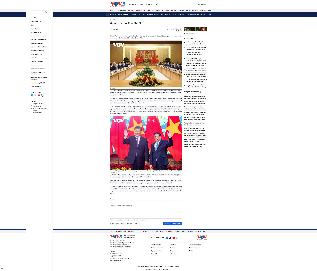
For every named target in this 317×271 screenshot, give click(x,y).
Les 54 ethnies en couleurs (38, 36)
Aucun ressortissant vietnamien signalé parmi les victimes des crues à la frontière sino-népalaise (196, 75)
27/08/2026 (189, 38)
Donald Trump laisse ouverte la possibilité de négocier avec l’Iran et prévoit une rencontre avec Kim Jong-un (195, 129)
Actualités (33, 17)
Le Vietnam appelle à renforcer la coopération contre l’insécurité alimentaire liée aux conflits (196, 81)
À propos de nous (36, 86)
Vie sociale (154, 254)
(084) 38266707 (37, 106)
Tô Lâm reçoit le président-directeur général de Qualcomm (196, 59)
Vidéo (205, 14)
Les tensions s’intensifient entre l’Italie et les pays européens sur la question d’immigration (195, 135)
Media (150, 4)
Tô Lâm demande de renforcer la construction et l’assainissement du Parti (196, 48)
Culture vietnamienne (37, 43)
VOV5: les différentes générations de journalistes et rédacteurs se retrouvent (195, 113)
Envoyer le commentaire (172, 223)
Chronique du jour (36, 21)
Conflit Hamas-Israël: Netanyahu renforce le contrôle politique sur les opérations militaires (194, 103)
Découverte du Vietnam (37, 50)
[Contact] (2, 269)
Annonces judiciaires (37, 61)
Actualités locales (156, 244)
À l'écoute (173, 254)
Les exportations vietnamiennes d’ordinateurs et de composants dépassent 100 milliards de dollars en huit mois (196, 70)
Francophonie (35, 28)
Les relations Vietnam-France (39, 47)
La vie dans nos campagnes (39, 39)
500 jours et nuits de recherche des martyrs (39, 78)
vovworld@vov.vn (37, 112)
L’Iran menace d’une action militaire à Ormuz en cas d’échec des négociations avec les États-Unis (195, 146)
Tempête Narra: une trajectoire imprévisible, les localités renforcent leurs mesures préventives (194, 124)
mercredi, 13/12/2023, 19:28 (174, 29)
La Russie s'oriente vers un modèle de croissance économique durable (195, 118)
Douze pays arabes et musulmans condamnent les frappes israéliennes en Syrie (194, 140)
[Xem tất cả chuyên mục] (210, 14)
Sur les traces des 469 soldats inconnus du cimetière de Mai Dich (195, 43)
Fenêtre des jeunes (36, 32)
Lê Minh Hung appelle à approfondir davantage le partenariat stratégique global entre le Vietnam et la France (195, 54)
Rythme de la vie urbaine (38, 68)
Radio (134, 4)
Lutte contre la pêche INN (38, 83)
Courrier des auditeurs (124, 14)
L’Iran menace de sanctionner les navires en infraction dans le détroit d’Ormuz (195, 97)
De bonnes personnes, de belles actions (38, 73)
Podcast (141, 4)
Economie (33, 57)
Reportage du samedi (37, 65)
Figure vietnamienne (36, 54)
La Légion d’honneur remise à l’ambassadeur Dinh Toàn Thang (196, 86)
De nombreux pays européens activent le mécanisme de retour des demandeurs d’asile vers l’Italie (195, 108)
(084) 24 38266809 (38, 104)
